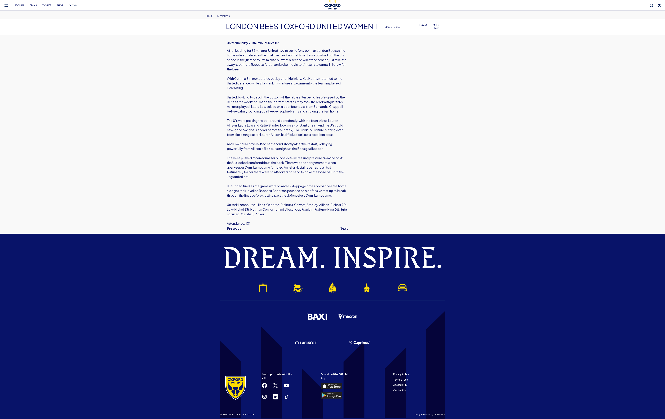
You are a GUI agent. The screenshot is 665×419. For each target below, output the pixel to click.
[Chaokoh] (306, 342)
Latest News (223, 16)
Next (343, 228)
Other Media (439, 414)
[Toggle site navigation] (6, 5)
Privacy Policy (401, 374)
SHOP (60, 5)
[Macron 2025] (347, 316)
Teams (33, 5)
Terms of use (400, 379)
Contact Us (399, 390)
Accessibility (400, 384)
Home (209, 16)
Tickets (46, 5)
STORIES (19, 5)
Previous (234, 228)
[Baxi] (317, 316)
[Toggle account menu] (660, 5)
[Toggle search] (651, 5)
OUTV (73, 5)
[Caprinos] (359, 343)
